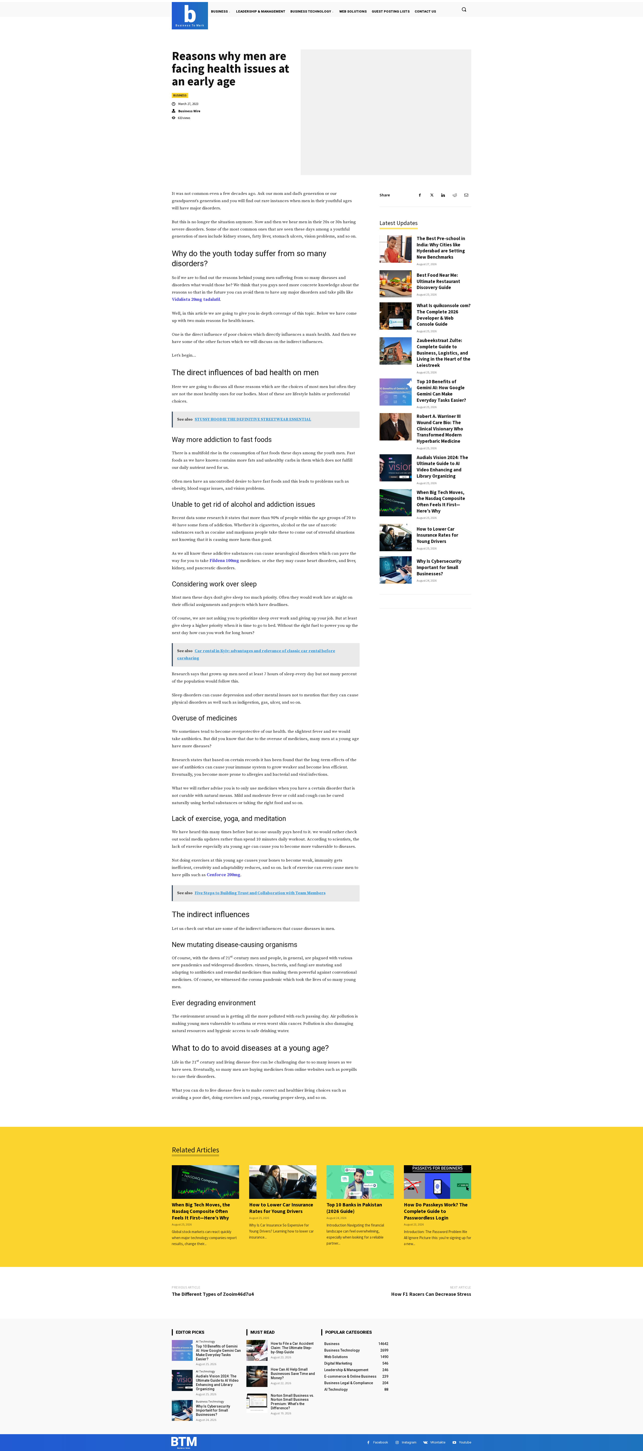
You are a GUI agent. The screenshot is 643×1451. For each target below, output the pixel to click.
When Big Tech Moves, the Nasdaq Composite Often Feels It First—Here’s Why (441, 501)
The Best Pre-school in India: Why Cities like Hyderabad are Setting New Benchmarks (441, 247)
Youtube (465, 1442)
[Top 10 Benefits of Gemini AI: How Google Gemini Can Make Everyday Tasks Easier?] (396, 392)
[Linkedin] (443, 195)
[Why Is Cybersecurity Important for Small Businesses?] (396, 570)
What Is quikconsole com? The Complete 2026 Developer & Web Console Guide (444, 314)
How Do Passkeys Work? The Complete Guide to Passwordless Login (436, 1211)
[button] (464, 9)
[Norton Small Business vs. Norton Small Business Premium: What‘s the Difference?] (256, 1402)
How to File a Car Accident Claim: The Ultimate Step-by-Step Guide (292, 1348)
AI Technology (205, 1341)
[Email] (466, 195)
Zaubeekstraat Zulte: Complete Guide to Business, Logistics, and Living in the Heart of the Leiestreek (443, 352)
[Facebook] (420, 195)
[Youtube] (454, 1442)
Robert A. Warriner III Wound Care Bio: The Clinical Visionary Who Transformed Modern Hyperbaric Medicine (440, 428)
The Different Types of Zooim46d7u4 (213, 1294)
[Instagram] (397, 1442)
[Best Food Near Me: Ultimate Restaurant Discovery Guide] (396, 284)
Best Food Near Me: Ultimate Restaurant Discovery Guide (438, 281)
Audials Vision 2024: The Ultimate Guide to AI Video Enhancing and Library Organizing (442, 466)
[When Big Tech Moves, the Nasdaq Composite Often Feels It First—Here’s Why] (396, 503)
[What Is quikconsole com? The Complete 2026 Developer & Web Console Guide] (396, 316)
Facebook (380, 1442)
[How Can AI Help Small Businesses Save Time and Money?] (256, 1376)
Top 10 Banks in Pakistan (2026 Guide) (354, 1207)
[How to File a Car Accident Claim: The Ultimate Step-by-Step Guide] (256, 1350)
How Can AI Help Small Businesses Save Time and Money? (293, 1373)
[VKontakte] (425, 1442)
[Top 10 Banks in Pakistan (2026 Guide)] (360, 1182)
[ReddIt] (455, 195)
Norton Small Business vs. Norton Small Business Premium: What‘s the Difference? (292, 1401)
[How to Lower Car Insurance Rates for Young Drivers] (396, 537)
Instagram (409, 1442)
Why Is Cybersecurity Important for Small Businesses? (439, 567)
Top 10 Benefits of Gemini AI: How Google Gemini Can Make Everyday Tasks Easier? (441, 390)
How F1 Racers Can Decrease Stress (431, 1294)
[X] (431, 195)
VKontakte (437, 1442)
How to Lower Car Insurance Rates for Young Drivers (437, 535)
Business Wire (189, 111)
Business (180, 95)
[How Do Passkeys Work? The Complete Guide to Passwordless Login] (437, 1182)
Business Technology (210, 1401)
